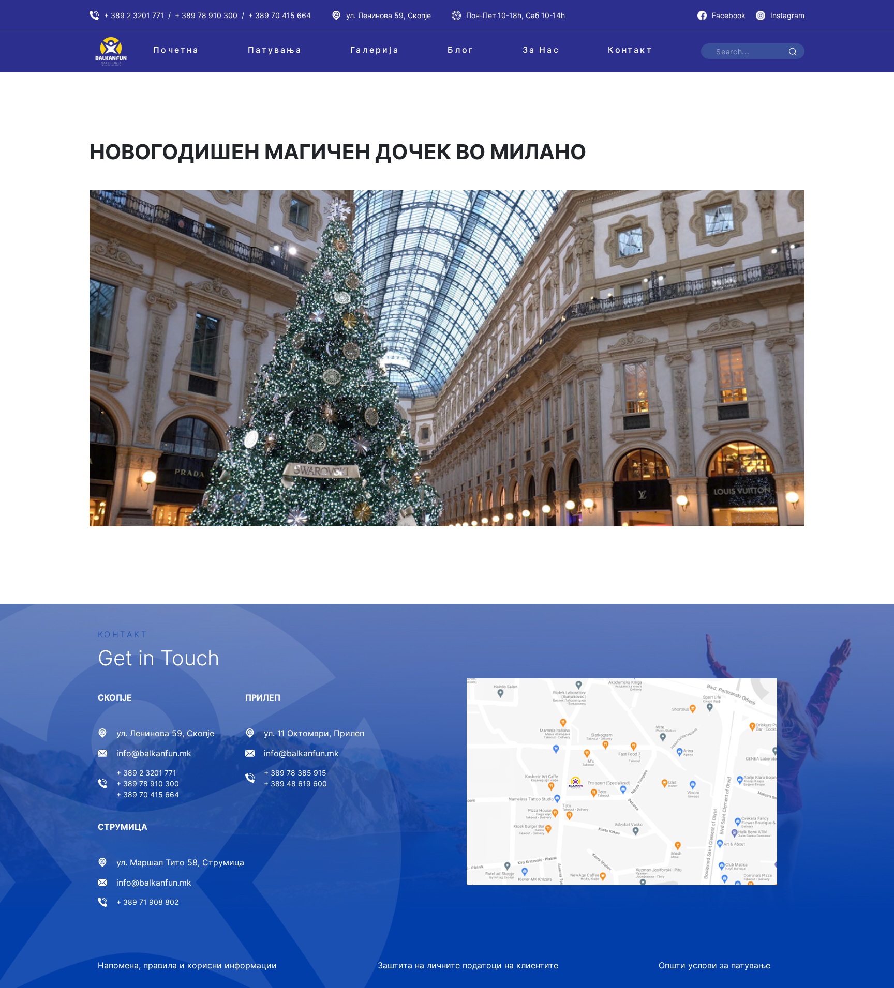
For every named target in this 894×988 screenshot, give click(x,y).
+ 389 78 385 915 (295, 772)
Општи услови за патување (714, 965)
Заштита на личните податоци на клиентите (468, 965)
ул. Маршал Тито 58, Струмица (180, 862)
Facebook (729, 15)
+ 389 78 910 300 (206, 15)
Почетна (176, 49)
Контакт (630, 49)
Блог (461, 49)
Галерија (374, 49)
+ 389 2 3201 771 (134, 15)
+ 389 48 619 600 (295, 783)
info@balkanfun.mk (153, 753)
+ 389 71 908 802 (147, 902)
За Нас (541, 49)
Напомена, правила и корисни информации (187, 965)
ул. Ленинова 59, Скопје (388, 15)
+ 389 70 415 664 (279, 15)
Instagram (787, 15)
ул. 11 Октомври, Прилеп (314, 733)
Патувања (275, 49)
